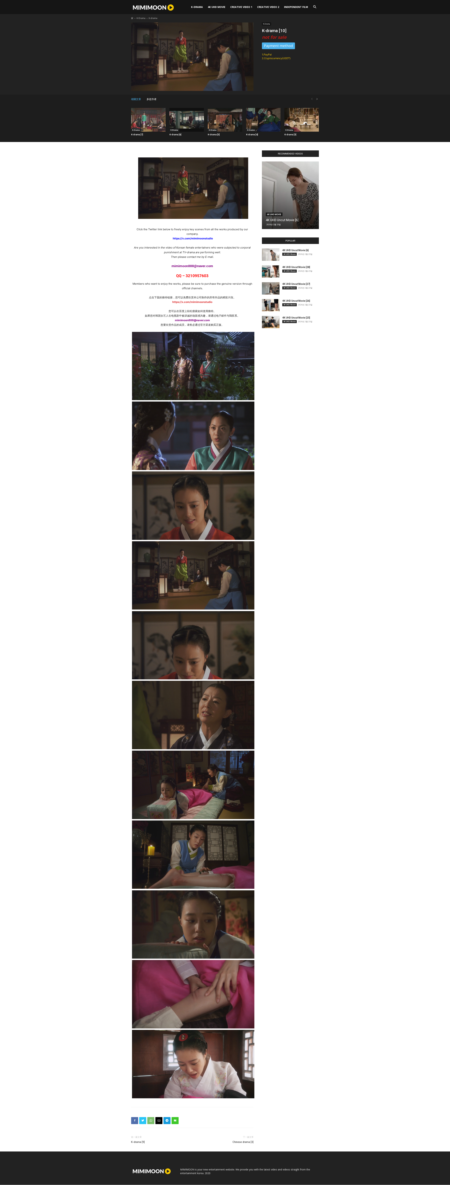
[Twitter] (142, 1120)
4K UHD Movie (216, 7)
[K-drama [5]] (225, 120)
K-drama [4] (252, 134)
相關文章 (136, 99)
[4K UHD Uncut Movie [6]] (290, 195)
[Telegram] (167, 1120)
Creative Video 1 (241, 7)
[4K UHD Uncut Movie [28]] (270, 271)
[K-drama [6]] (186, 120)
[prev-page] (312, 99)
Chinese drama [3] (243, 1142)
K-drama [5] (214, 134)
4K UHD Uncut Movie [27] (296, 284)
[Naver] (175, 1120)
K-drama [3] (290, 134)
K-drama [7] (137, 134)
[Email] (158, 1120)
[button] (314, 7)
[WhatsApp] (150, 1120)
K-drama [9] (138, 1142)
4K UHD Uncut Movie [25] (296, 317)
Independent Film (296, 7)
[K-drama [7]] (148, 120)
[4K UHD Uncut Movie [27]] (270, 288)
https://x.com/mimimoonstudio (192, 302)
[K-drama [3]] (301, 120)
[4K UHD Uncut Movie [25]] (270, 322)
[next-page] (317, 99)
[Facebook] (134, 1120)
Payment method (278, 45)
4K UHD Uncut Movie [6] (282, 220)
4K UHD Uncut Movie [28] (296, 267)
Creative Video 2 (268, 7)
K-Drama (197, 7)
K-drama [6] (175, 134)
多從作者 (151, 99)
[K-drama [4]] (263, 120)
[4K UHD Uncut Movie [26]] (270, 305)
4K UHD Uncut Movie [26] (296, 300)
